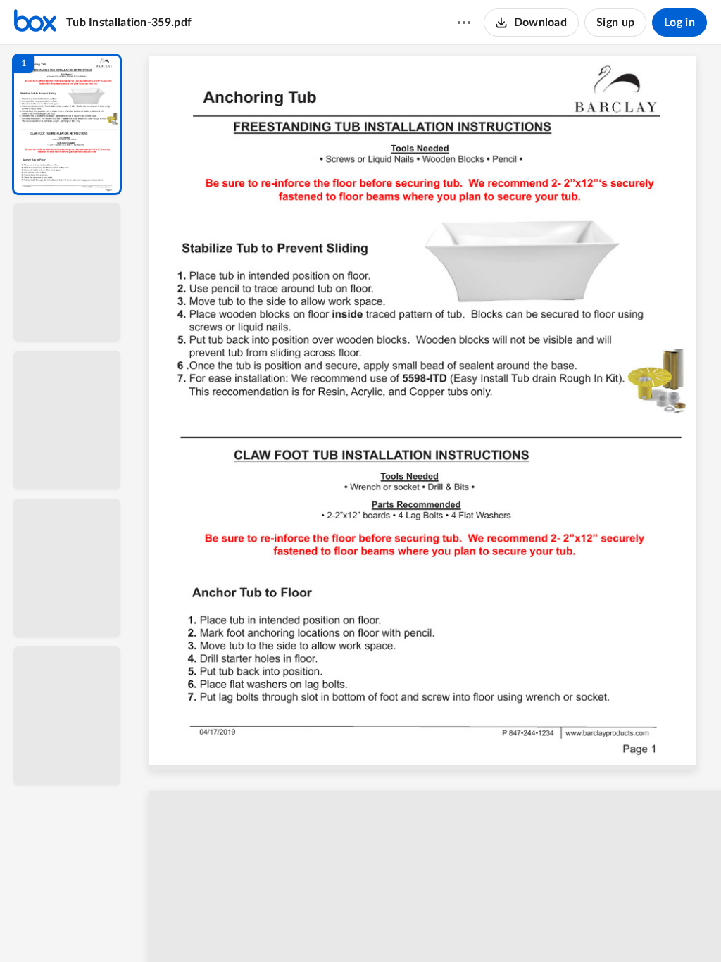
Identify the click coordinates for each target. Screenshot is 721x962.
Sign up (615, 22)
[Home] (35, 22)
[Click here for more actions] (464, 22)
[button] (67, 124)
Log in (679, 22)
